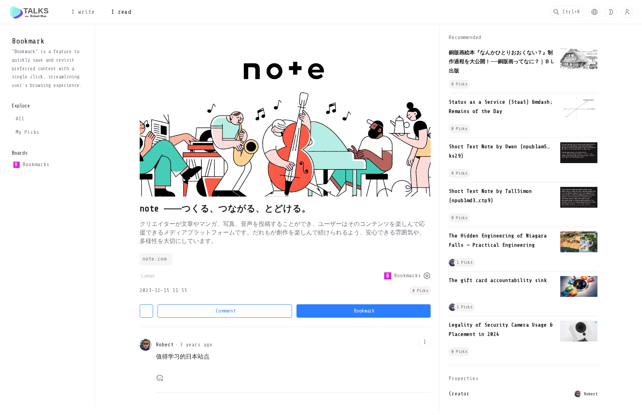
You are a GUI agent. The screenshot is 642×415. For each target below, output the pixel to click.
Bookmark (364, 311)
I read (121, 12)
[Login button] (627, 12)
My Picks (27, 132)
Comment (225, 311)
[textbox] (293, 360)
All (20, 118)
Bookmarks (32, 164)
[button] (594, 12)
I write (83, 12)
